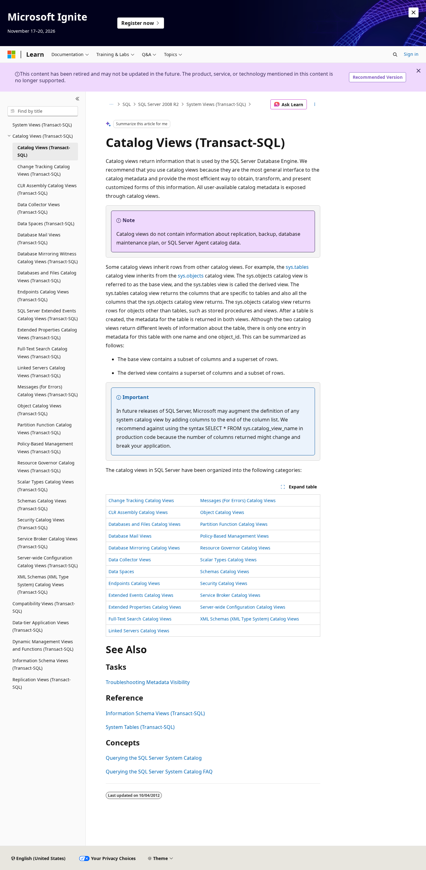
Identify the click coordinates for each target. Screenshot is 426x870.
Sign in (411, 54)
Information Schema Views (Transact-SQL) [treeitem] (40, 664)
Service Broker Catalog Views (230, 595)
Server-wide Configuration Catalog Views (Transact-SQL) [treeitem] (47, 561)
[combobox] (42, 111)
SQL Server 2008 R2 (158, 104)
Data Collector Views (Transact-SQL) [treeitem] (38, 208)
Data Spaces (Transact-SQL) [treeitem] (45, 223)
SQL (127, 104)
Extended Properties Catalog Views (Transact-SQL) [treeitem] (47, 333)
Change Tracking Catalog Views (141, 500)
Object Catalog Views (222, 512)
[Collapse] (77, 99)
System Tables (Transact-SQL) (140, 727)
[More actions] (314, 104)
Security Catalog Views (223, 583)
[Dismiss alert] (414, 12)
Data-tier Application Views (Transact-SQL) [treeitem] (40, 626)
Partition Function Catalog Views (234, 524)
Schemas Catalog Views (224, 571)
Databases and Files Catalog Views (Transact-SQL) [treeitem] (46, 276)
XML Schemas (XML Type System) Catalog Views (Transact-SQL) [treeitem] (43, 584)
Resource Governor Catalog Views (235, 548)
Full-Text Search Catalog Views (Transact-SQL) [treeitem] (42, 352)
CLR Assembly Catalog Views (138, 512)
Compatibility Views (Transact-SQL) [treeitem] (43, 607)
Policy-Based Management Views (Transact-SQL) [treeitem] (45, 447)
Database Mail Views (130, 536)
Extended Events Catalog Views (141, 595)
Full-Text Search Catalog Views (140, 619)
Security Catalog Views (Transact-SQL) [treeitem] (41, 523)
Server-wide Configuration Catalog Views (242, 607)
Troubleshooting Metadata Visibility (148, 682)
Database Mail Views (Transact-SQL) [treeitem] (39, 238)
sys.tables (297, 267)
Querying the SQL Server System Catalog (154, 757)
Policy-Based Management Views (234, 536)
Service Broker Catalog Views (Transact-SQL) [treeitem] (47, 542)
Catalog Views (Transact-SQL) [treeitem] (43, 151)
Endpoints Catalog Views (134, 583)
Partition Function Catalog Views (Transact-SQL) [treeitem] (44, 428)
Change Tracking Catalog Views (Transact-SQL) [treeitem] (43, 170)
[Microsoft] (11, 54)
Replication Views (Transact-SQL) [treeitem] (41, 683)
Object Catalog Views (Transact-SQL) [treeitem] (39, 409)
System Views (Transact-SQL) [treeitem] (42, 125)
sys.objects (191, 275)
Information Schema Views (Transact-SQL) (155, 713)
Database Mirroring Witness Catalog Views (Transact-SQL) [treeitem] (47, 257)
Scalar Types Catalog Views (228, 560)
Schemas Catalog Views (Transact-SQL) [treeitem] (41, 504)
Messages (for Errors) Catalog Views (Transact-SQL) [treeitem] (47, 390)
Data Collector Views (130, 560)
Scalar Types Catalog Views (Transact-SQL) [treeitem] (45, 485)
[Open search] (395, 54)
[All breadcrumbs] (111, 104)
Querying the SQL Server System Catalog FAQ (159, 771)
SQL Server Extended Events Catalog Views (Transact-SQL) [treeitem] (47, 314)
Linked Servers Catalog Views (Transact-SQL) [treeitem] (41, 371)
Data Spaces (121, 571)
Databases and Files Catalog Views (145, 524)
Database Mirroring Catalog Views (144, 548)
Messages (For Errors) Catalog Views (238, 500)
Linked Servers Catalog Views (139, 631)
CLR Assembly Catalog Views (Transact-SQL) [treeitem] (47, 189)
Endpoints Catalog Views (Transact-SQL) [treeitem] (43, 295)
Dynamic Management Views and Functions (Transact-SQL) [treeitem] (42, 645)
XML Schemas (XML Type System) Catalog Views (249, 619)
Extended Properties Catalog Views (145, 607)
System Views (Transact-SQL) (216, 104)
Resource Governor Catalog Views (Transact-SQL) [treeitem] (46, 466)
